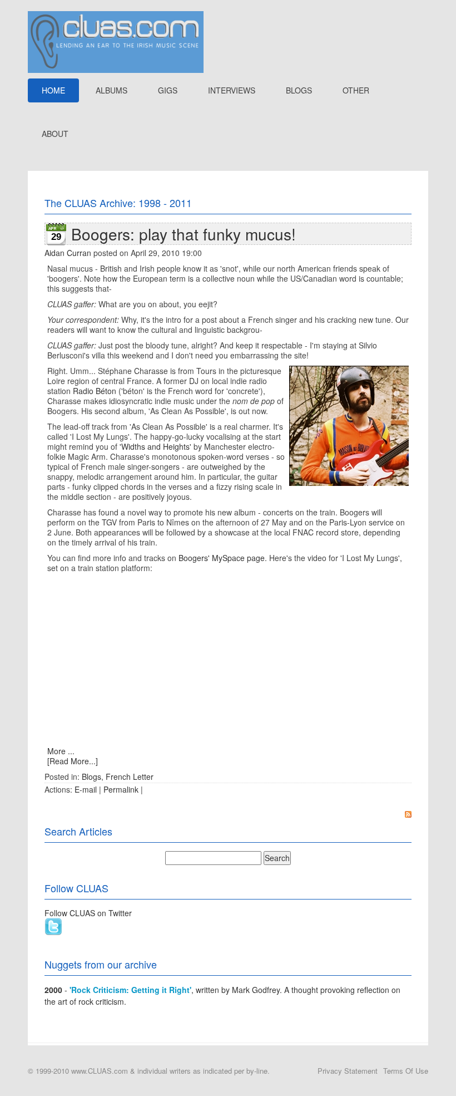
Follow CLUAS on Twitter (88, 912)
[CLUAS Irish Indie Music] (116, 40)
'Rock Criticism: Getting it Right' (130, 989)
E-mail (86, 789)
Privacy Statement (348, 1070)
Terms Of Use (405, 1070)
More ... (61, 750)
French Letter (129, 776)
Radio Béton (94, 390)
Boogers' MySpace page (222, 557)
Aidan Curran (67, 252)
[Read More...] (72, 760)
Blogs (91, 776)
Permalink (120, 789)
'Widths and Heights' (155, 446)
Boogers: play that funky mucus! (183, 234)
